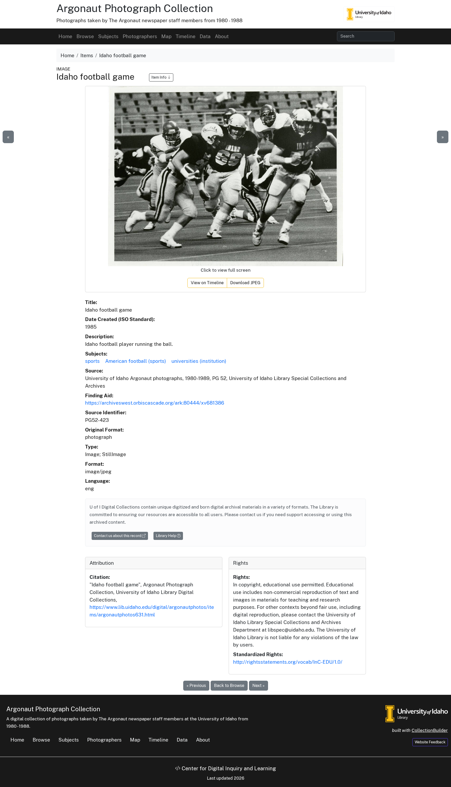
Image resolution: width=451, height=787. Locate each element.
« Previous (196, 685)
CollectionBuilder (430, 730)
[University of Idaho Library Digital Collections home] (416, 713)
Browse (85, 36)
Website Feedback (430, 742)
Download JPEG (245, 282)
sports (92, 361)
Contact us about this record (118, 536)
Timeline (185, 36)
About (222, 36)
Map (166, 36)
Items (86, 55)
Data (205, 36)
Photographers (140, 36)
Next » (258, 685)
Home (65, 36)
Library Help (166, 536)
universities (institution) (198, 361)
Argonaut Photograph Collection (134, 8)
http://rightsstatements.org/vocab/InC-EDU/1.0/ (287, 662)
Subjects (108, 36)
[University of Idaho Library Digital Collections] (369, 14)
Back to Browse (229, 685)
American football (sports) (135, 361)
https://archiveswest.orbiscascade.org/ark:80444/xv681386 (154, 403)
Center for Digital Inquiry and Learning (228, 768)
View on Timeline (207, 282)
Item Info (159, 77)
